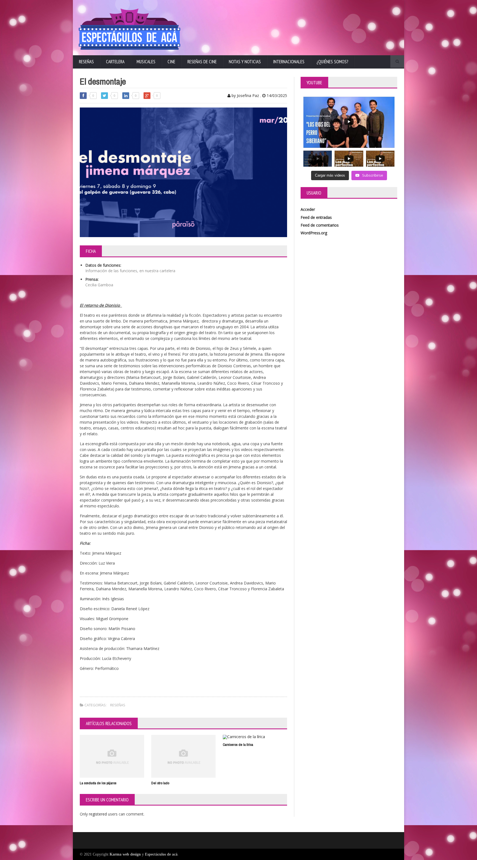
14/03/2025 (276, 95)
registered (98, 814)
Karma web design (125, 854)
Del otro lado (160, 783)
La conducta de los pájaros (98, 783)
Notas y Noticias (245, 62)
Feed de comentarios (320, 225)
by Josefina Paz (244, 95)
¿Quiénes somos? (332, 62)
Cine (171, 62)
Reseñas (86, 62)
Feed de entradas (316, 217)
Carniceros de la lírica (238, 744)
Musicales (146, 62)
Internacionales (288, 62)
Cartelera (115, 62)
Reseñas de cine (202, 62)
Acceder (308, 209)
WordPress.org (314, 232)
